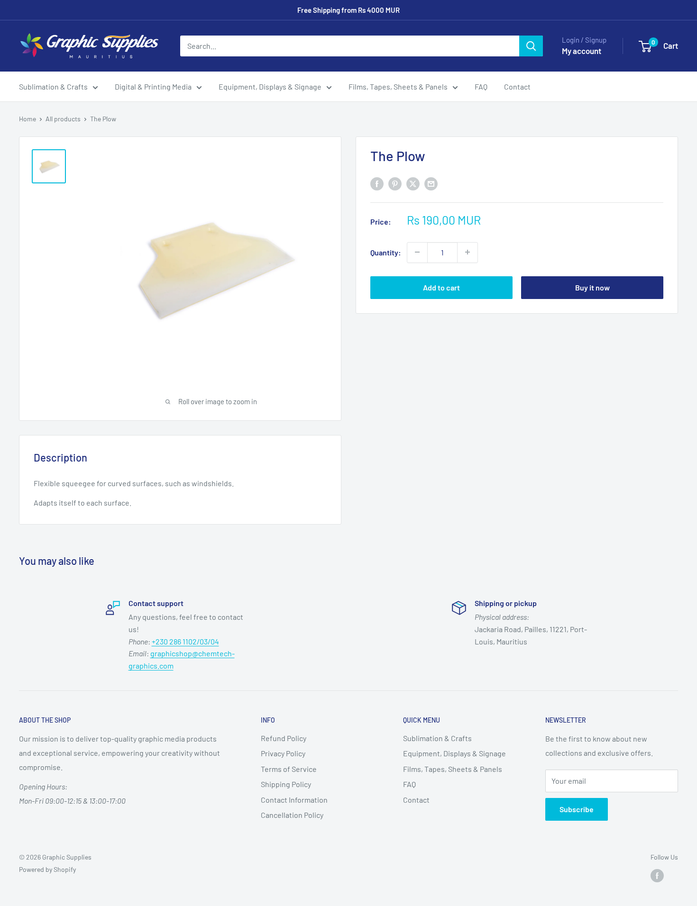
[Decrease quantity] (417, 252)
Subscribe (576, 809)
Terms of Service (289, 768)
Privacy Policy (283, 753)
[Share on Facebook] (377, 183)
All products (63, 119)
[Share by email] (431, 183)
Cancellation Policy (292, 814)
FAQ (481, 86)
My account (581, 50)
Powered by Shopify (47, 869)
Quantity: (385, 251)
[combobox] (349, 46)
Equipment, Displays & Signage (270, 86)
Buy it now (592, 286)
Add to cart (441, 286)
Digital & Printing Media (153, 86)
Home (27, 119)
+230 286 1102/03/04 (185, 641)
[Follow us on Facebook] (657, 875)
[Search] (531, 46)
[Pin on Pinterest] (395, 183)
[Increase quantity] (467, 252)
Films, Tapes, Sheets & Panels (398, 86)
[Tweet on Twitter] (413, 183)
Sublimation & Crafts (53, 86)
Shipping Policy (286, 783)
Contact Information (294, 799)
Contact (517, 86)
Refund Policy (283, 738)
